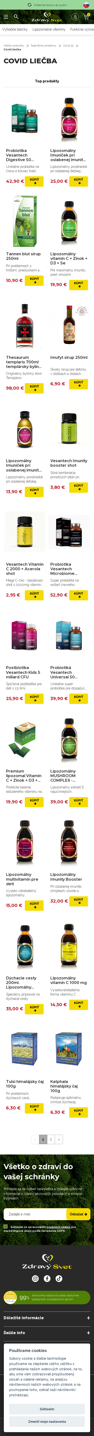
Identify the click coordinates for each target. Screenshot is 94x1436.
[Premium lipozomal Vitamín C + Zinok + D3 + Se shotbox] (25, 739)
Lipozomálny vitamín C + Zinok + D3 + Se (68, 258)
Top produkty (47, 81)
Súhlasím (47, 1409)
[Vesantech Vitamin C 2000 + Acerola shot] (25, 532)
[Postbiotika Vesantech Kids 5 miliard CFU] (25, 635)
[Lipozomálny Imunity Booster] (69, 842)
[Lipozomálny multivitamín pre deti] (25, 842)
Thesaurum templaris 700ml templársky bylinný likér (24, 362)
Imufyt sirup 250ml (68, 357)
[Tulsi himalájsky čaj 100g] (25, 1049)
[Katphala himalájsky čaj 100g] (69, 1049)
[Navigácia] (6, 17)
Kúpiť (34, 179)
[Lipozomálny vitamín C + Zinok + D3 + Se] (69, 221)
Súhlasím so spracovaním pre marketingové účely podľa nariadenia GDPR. (40, 1229)
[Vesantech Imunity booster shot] (69, 428)
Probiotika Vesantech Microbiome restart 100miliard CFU (68, 569)
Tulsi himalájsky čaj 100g (25, 1083)
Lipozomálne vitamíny (49, 29)
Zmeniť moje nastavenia (47, 1421)
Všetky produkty (14, 45)
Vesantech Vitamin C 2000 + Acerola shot (25, 569)
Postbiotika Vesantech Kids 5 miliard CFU (23, 672)
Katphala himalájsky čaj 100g (64, 1086)
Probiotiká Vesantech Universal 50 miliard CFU (62, 672)
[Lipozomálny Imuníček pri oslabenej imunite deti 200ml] (69, 118)
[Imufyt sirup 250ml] (69, 325)
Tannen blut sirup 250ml (23, 256)
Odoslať (76, 1214)
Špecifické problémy (43, 45)
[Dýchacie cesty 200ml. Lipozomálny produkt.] (25, 945)
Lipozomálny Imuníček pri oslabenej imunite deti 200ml (68, 155)
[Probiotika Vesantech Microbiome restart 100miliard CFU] (69, 532)
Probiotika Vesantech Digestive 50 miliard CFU (18, 155)
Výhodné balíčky (15, 29)
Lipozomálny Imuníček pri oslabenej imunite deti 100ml (23, 465)
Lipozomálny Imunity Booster (66, 876)
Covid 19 (68, 45)
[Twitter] (47, 1278)
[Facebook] (58, 1278)
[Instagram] (35, 1278)
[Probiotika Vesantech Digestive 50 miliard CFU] (25, 118)
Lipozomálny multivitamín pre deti (22, 879)
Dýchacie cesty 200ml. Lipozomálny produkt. (21, 983)
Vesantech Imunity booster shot (68, 463)
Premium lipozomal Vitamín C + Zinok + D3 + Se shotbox (23, 776)
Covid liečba (12, 49)
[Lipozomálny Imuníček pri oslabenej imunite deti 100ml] (25, 428)
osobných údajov (59, 1227)
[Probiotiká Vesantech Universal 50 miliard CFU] (69, 635)
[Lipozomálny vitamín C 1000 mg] (69, 945)
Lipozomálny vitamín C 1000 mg (68, 980)
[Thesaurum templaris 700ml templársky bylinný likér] (25, 325)
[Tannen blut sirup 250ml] (25, 221)
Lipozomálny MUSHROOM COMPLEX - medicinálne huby (67, 776)
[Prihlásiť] (76, 17)
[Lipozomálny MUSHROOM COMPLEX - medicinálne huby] (69, 739)
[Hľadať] (16, 17)
